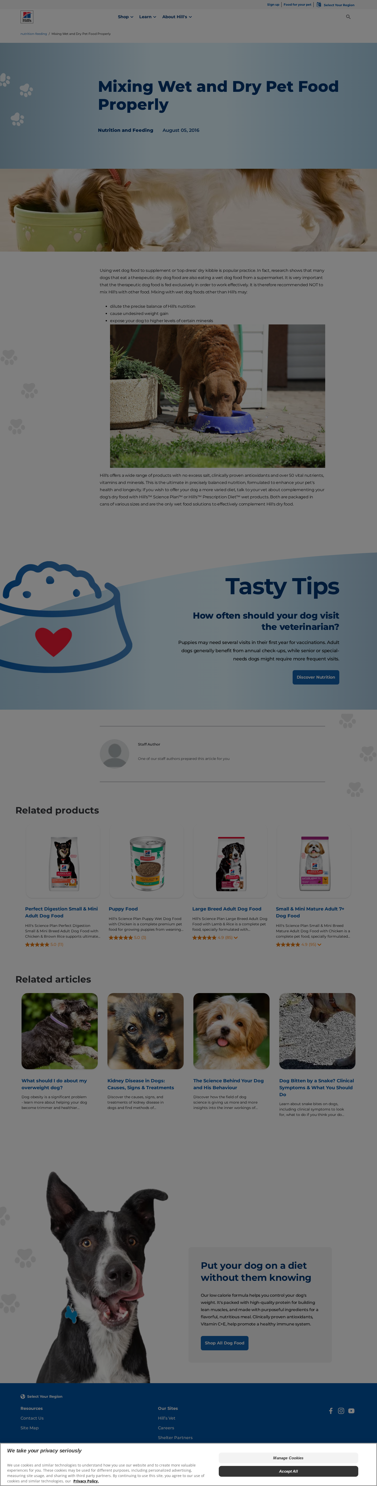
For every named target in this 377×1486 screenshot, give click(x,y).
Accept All (288, 1471)
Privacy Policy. (86, 1481)
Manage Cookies (288, 1458)
